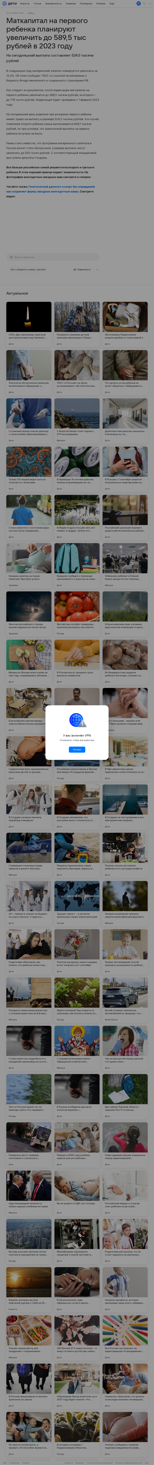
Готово (77, 749)
